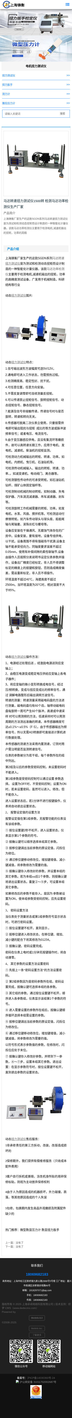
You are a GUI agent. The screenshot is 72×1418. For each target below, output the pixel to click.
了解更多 (36, 1335)
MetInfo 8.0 (37, 1318)
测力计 (6, 93)
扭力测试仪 (8, 75)
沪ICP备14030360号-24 (41, 1377)
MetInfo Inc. (37, 1328)
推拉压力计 (8, 103)
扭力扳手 (7, 84)
